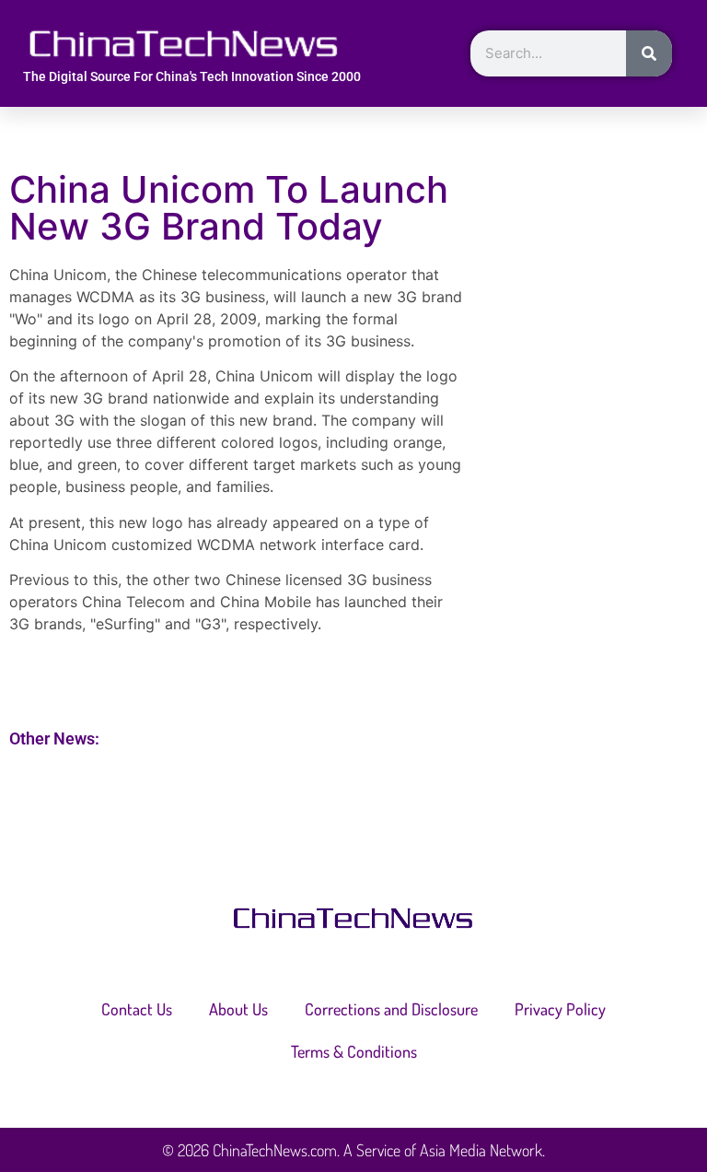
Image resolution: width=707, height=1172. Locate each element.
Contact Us (136, 1009)
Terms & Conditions (354, 1051)
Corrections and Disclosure (391, 1009)
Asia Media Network (481, 1150)
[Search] (649, 53)
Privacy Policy (560, 1009)
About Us (238, 1009)
